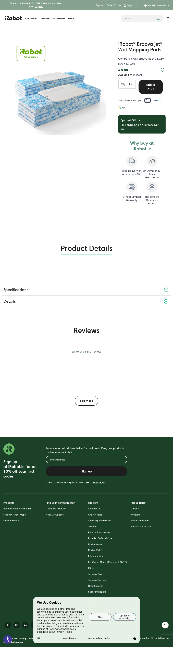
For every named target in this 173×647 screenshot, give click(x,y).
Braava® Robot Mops (14, 514)
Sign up (39, 6)
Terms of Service (97, 580)
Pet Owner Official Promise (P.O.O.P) (107, 562)
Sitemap (22, 638)
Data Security (95, 585)
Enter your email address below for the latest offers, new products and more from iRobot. (85, 450)
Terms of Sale (95, 574)
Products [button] (45, 18)
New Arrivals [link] (31, 18)
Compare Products (56, 508)
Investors (135, 514)
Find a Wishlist (95, 550)
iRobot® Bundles (11, 520)
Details (9, 301)
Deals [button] (71, 18)
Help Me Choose (55, 514)
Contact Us (94, 508)
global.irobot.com (140, 520)
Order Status (114, 5)
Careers (135, 508)
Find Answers (95, 544)
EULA (91, 568)
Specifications (15, 289)
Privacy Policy (99, 482)
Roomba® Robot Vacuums (17, 508)
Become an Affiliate (141, 526)
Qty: (123, 84)
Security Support (97, 591)
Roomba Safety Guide (100, 538)
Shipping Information (99, 520)
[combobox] (142, 18)
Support (100, 5)
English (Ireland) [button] (157, 5)
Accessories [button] (59, 18)
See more (86, 401)
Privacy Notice (95, 556)
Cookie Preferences (13, 642)
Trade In (92, 526)
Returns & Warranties (99, 532)
